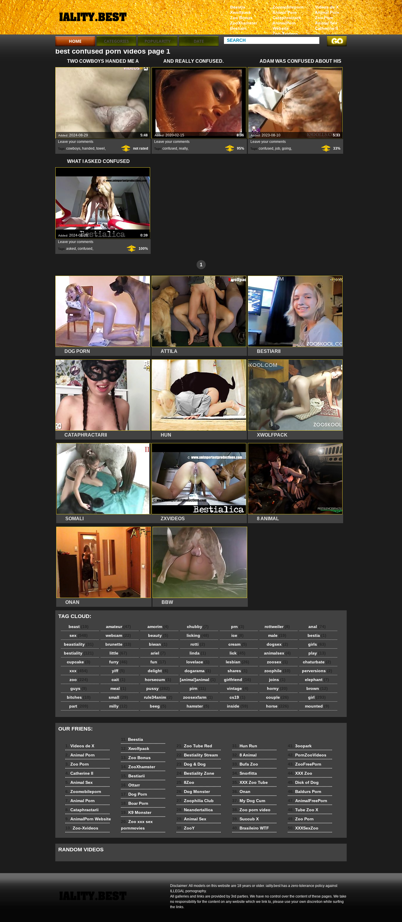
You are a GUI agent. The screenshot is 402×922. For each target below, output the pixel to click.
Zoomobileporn (288, 7)
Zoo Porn (324, 17)
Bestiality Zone (195, 773)
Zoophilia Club (195, 800)
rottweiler (277, 626)
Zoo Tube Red (194, 745)
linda (198, 653)
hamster (198, 706)
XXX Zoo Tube (250, 782)
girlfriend (237, 679)
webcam (118, 635)
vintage (237, 688)
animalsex (277, 653)
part (78, 706)
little (118, 653)
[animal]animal (198, 679)
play (317, 653)
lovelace (198, 662)
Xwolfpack (240, 12)
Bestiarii (238, 28)
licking (198, 635)
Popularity (157, 41)
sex (78, 635)
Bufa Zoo (245, 764)
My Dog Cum (248, 800)
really (183, 148)
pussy (158, 688)
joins (277, 679)
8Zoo (185, 782)
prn (237, 626)
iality (92, 18)
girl (317, 697)
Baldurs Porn (304, 791)
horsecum (158, 679)
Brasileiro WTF (250, 828)
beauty (158, 635)
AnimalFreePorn (307, 800)
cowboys (73, 148)
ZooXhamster (243, 23)
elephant (317, 679)
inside (237, 706)
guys (78, 688)
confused (169, 148)
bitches (79, 697)
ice (237, 635)
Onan (241, 791)
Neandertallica (195, 809)
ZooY (186, 828)
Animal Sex (326, 23)
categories (116, 41)
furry (118, 662)
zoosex (277, 662)
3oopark (300, 745)
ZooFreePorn (304, 764)
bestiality (79, 653)
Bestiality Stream (197, 755)
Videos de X (327, 7)
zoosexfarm (198, 697)
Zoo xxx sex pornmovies (137, 824)
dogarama (198, 670)
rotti (197, 644)
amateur (118, 626)
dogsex (277, 644)
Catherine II (326, 28)
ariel (158, 653)
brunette (118, 644)
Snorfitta (244, 773)
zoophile (277, 670)
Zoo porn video (251, 809)
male (277, 635)
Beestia (237, 7)
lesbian (237, 662)
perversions (317, 670)
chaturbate (317, 662)
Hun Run (244, 745)
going (286, 148)
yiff (118, 670)
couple (277, 697)
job (277, 148)
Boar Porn (134, 803)
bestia (317, 635)
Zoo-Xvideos (285, 33)
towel (100, 148)
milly (118, 706)
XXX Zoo (300, 773)
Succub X (245, 819)
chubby (198, 626)
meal (118, 688)
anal (317, 626)
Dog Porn (134, 794)
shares (237, 670)
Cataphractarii (287, 17)
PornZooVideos (307, 755)
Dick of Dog (303, 782)
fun (158, 662)
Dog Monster (193, 791)
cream (237, 644)
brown (317, 688)
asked (71, 249)
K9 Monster (136, 812)
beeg (158, 706)
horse (277, 706)
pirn (198, 688)
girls (317, 644)
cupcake (78, 662)
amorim (158, 626)
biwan (158, 644)
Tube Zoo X (303, 809)
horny (277, 688)
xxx (78, 670)
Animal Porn (327, 12)
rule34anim (158, 697)
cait (118, 679)
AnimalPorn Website (284, 26)
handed (88, 148)
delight (158, 670)
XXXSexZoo (303, 828)
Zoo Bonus (241, 17)
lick (237, 653)
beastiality (79, 644)
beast (79, 626)
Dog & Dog (191, 764)
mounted (317, 706)
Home (75, 41)
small (118, 697)
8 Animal (244, 755)
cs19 (237, 697)
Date (199, 41)
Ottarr (130, 785)
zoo (78, 679)
